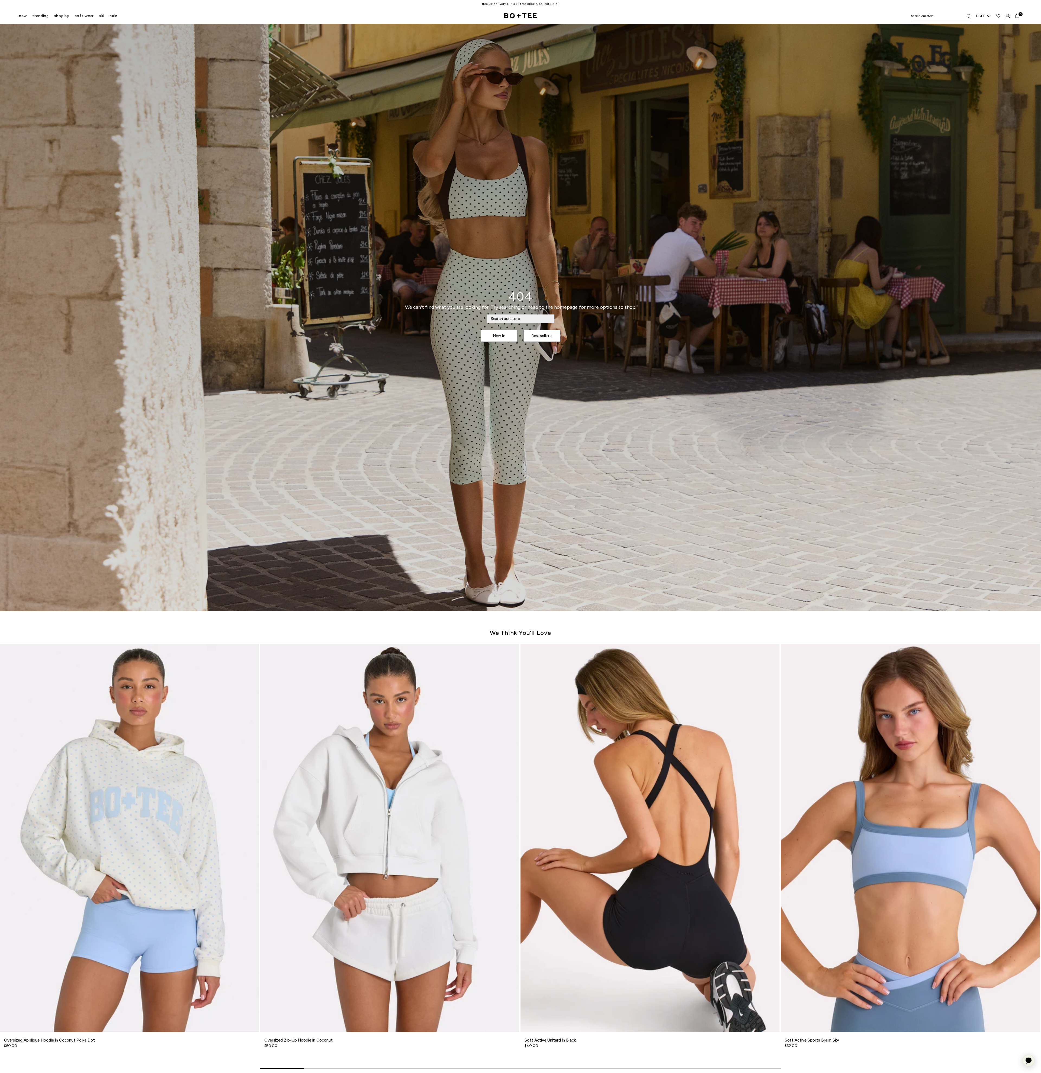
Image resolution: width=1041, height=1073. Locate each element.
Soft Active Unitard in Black (550, 1040)
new (23, 16)
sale (113, 16)
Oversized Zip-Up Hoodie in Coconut (298, 1040)
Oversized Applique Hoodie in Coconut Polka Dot (49, 1040)
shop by (61, 16)
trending (40, 16)
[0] (1017, 16)
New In (499, 335)
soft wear (84, 16)
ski (101, 16)
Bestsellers (542, 335)
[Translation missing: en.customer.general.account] (1008, 16)
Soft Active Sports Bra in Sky (812, 1040)
